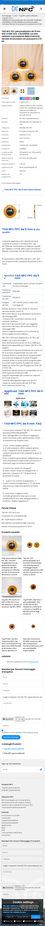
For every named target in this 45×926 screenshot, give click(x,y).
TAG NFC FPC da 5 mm (11, 512)
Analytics (19, 921)
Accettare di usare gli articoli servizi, (20, 732)
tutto (15, 16)
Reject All (10, 917)
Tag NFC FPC (7, 18)
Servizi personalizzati (10, 823)
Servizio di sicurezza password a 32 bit (17, 526)
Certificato (6, 818)
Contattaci (6, 835)
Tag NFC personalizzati (28, 16)
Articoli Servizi (33, 732)
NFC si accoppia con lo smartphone (16, 800)
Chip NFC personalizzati (11, 790)
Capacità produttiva (10, 820)
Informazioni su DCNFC (11, 815)
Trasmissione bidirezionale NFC (14, 807)
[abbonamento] (40, 769)
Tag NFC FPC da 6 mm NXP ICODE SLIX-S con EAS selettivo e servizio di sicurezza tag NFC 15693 (11, 603)
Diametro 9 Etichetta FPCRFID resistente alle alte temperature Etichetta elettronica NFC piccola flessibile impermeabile (33, 645)
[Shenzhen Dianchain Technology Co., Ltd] (23, 9)
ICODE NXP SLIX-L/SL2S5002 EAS (14, 516)
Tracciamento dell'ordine (12, 832)
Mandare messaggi (11, 737)
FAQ (3, 830)
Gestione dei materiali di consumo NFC (17, 805)
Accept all (35, 917)
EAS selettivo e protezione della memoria (18, 523)
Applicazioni (6, 825)
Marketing (39, 921)
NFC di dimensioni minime (12, 519)
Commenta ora (33, 662)
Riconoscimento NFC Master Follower (16, 802)
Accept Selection (23, 917)
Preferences (29, 921)
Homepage (6, 16)
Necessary (9, 921)
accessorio (9, 719)
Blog (3, 828)
